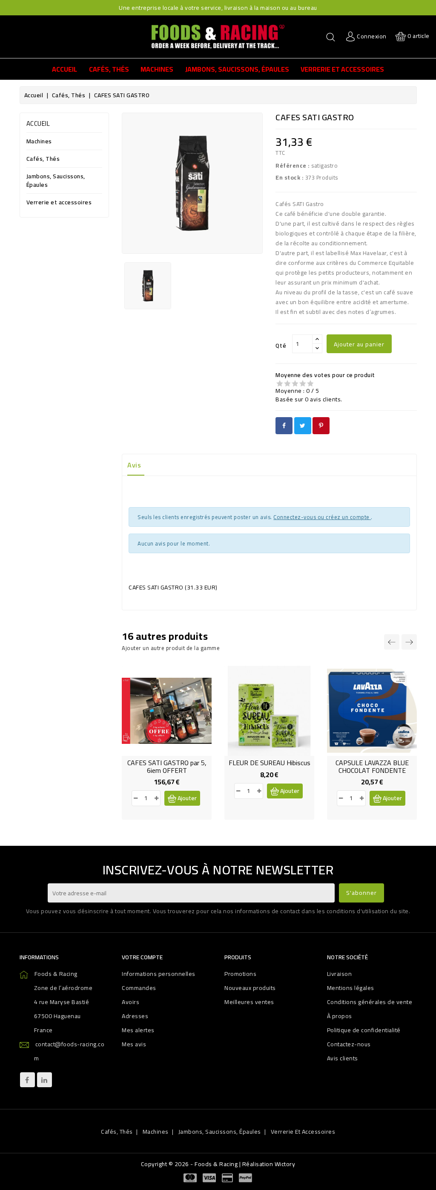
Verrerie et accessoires (59, 203)
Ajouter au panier (359, 344)
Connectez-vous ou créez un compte (322, 517)
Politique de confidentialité (364, 1030)
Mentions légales (350, 987)
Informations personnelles (158, 973)
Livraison (339, 973)
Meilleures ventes (249, 1001)
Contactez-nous (349, 1044)
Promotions (240, 973)
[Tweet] (302, 425)
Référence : (292, 165)
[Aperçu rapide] (167, 723)
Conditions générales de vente (370, 1001)
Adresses (135, 1016)
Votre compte (142, 957)
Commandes (139, 987)
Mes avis (134, 1044)
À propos (339, 1016)
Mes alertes (138, 1030)
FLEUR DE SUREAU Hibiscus (269, 762)
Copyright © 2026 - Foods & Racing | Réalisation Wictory (218, 1164)
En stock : (289, 177)
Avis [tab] (134, 465)
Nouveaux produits (250, 987)
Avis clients (342, 1058)
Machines (39, 142)
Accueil (38, 123)
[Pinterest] (321, 425)
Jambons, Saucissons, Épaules (55, 181)
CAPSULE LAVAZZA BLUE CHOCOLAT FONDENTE (372, 766)
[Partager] (284, 425)
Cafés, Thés (43, 159)
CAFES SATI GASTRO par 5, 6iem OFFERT (167, 766)
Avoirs (130, 1001)
